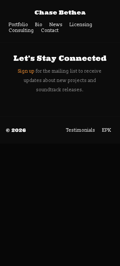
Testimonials (80, 130)
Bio (39, 25)
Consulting (21, 30)
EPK (106, 130)
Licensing (81, 25)
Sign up (26, 71)
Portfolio (18, 25)
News (56, 25)
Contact (50, 30)
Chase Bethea (60, 12)
